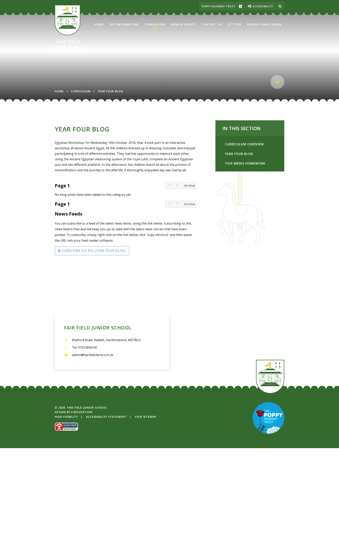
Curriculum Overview (244, 144)
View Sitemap (145, 417)
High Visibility (66, 417)
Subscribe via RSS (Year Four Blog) (93, 250)
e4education (81, 412)
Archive (189, 185)
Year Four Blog (110, 91)
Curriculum (81, 91)
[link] (169, 185)
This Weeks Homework (245, 163)
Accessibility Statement (106, 417)
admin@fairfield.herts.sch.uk (92, 355)
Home (59, 91)
